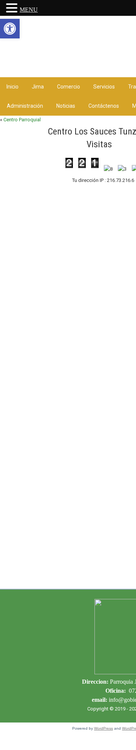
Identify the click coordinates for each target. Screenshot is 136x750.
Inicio (12, 87)
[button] (10, 28)
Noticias (65, 106)
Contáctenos (103, 106)
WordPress (103, 728)
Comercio (68, 87)
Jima (38, 87)
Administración (25, 106)
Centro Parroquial (22, 119)
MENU (29, 9)
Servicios (104, 87)
